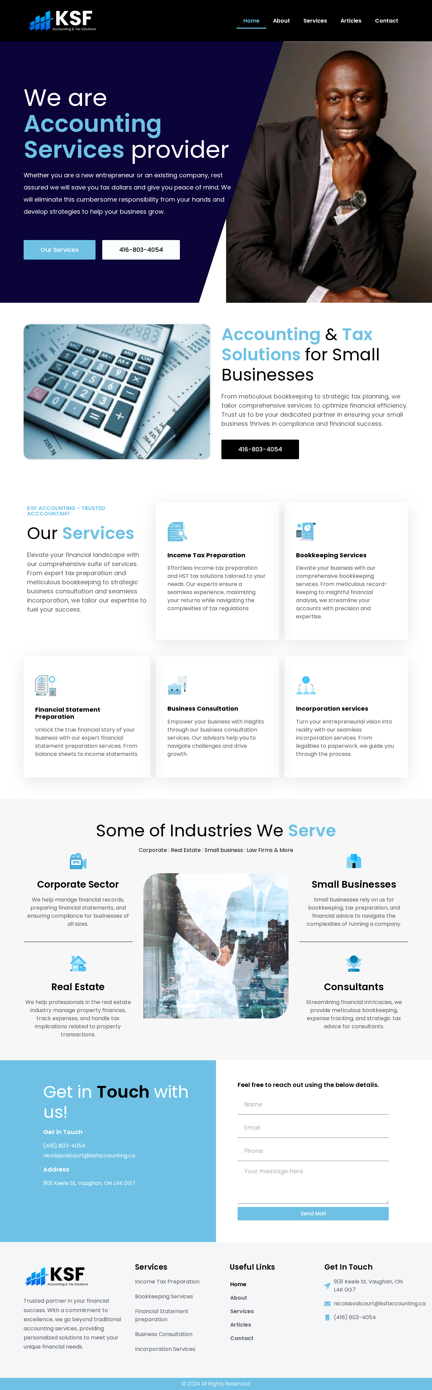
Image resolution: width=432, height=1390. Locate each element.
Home (251, 21)
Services (315, 21)
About (281, 21)
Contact (386, 21)
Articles (351, 21)
